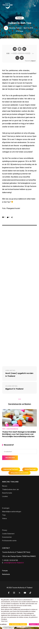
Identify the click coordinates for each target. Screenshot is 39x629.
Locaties (5, 496)
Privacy (4, 530)
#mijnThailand (30, 469)
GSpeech (33, 60)
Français (5, 571)
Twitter (19, 592)
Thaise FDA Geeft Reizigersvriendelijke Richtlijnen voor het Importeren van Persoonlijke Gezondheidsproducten (19, 434)
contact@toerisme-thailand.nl (14, 563)
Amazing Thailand (15, 28)
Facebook (8, 592)
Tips (3, 429)
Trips (4, 515)
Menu (34, 6)
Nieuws (4, 486)
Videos (4, 518)
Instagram (14, 592)
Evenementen (7, 537)
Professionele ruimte (9, 541)
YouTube (25, 592)
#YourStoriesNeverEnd (19, 473)
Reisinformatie (7, 493)
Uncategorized (12, 429)
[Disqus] (19, 261)
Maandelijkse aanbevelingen (11, 511)
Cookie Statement (8, 534)
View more (4, 621)
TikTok (30, 592)
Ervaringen (5, 508)
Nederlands (6, 574)
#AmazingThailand (10, 469)
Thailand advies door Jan (10, 489)
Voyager (19, 18)
